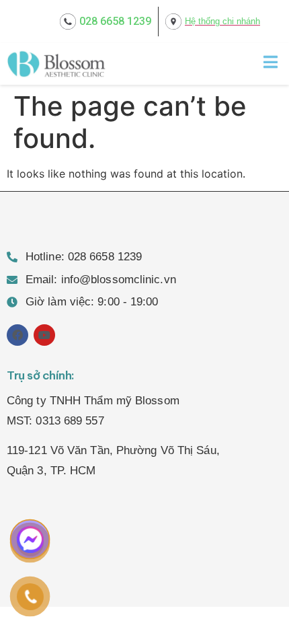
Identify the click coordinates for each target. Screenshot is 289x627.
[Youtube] (44, 335)
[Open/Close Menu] (270, 61)
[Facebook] (17, 335)
